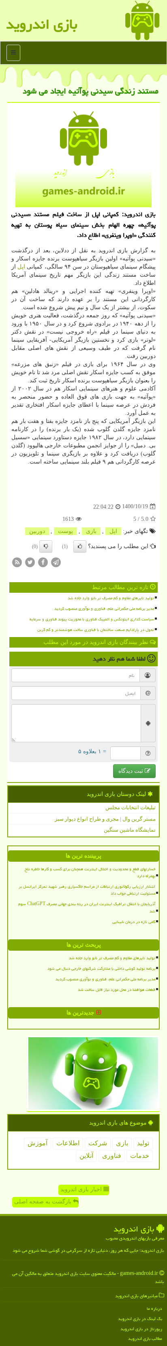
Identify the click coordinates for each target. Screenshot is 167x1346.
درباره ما (154, 1308)
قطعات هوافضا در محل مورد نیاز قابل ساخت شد (116, 990)
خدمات (139, 1155)
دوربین (37, 531)
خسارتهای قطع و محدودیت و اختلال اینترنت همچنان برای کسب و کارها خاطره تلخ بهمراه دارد (90, 872)
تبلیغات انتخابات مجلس (130, 807)
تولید (143, 1143)
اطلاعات (67, 1143)
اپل (21, 267)
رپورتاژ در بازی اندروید (141, 1328)
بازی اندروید (41, 24)
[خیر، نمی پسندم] (45, 546)
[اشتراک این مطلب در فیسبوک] (43, 562)
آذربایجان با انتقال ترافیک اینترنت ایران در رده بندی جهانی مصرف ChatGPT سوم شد (86, 907)
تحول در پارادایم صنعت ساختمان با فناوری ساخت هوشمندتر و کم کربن (95, 630)
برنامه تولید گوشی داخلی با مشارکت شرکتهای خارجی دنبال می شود (101, 969)
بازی (91, 531)
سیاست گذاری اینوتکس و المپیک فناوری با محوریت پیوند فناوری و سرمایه (92, 619)
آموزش (37, 1143)
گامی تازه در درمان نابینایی (133, 922)
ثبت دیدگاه (131, 771)
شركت (97, 1143)
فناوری (111, 1155)
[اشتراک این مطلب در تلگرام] (56, 562)
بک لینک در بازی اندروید (140, 1318)
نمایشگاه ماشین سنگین (130, 830)
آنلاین (86, 1155)
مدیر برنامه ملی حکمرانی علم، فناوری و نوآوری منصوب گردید (104, 609)
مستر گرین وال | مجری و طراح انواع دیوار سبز (105, 819)
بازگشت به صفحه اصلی (43, 1202)
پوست (65, 531)
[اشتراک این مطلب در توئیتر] (30, 562)
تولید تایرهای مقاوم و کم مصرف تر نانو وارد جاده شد (111, 598)
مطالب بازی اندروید (145, 1338)
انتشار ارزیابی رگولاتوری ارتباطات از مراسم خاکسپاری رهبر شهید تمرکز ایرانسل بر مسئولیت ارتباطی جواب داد (87, 889)
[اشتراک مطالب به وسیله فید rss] (17, 562)
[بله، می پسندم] (79, 546)
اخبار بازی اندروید (81, 1189)
